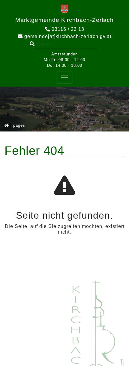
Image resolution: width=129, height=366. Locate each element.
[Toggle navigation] (64, 78)
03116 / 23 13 (67, 29)
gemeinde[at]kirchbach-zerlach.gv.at (67, 36)
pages (19, 125)
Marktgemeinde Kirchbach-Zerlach (64, 20)
